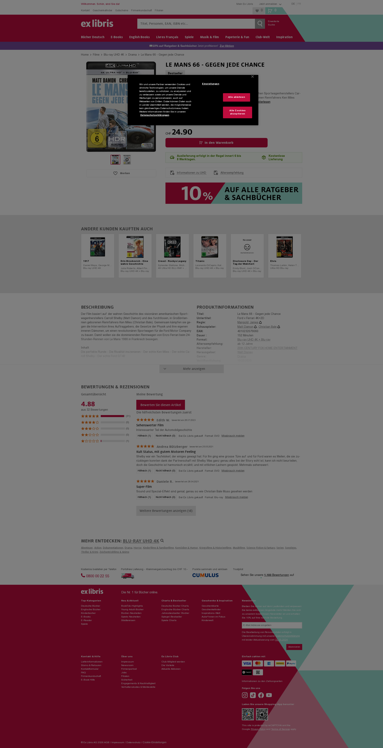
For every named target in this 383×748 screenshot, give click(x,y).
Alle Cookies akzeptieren (237, 112)
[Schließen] (252, 76)
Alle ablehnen (236, 97)
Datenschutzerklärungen (154, 115)
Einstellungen (210, 84)
